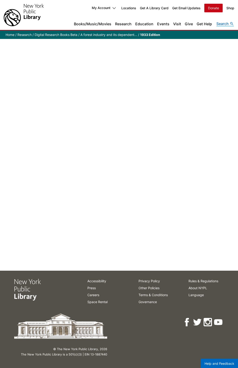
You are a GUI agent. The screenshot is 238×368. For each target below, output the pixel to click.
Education (144, 24)
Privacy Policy (149, 281)
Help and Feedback (219, 363)
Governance (148, 302)
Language (196, 295)
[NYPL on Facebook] (187, 322)
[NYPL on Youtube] (218, 322)
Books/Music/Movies (92, 24)
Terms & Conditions (153, 295)
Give (189, 24)
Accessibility (96, 281)
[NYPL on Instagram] (208, 322)
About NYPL (197, 288)
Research (123, 24)
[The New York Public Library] (24, 15)
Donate (213, 8)
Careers (93, 295)
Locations (128, 8)
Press (91, 288)
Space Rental (97, 302)
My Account (101, 8)
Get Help (204, 24)
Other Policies (149, 288)
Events (163, 24)
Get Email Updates (186, 8)
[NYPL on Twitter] (197, 322)
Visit (177, 24)
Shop (230, 8)
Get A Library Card (154, 8)
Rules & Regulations (203, 281)
